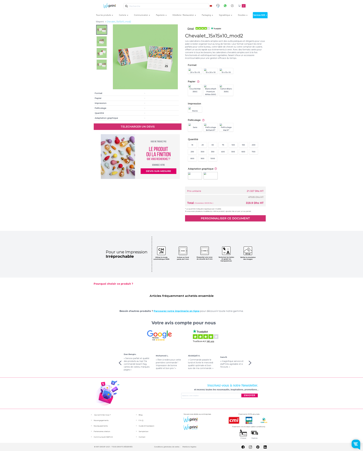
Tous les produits (104, 15)
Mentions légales (189, 447)
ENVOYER (249, 395)
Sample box (143, 431)
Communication (141, 15)
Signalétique (225, 15)
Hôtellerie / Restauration (183, 15)
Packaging (207, 15)
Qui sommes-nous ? (102, 415)
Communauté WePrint (103, 437)
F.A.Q (141, 420)
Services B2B (259, 15)
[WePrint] (110, 5)
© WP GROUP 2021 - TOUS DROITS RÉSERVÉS (113, 447)
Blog (141, 415)
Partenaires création (102, 431)
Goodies (242, 15)
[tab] (227, 65)
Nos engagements (101, 420)
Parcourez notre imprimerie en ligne (177, 311)
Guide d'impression (146, 426)
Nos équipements (101, 426)
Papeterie (160, 15)
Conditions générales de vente (166, 447)
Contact (142, 437)
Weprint (100, 21)
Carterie (123, 15)
